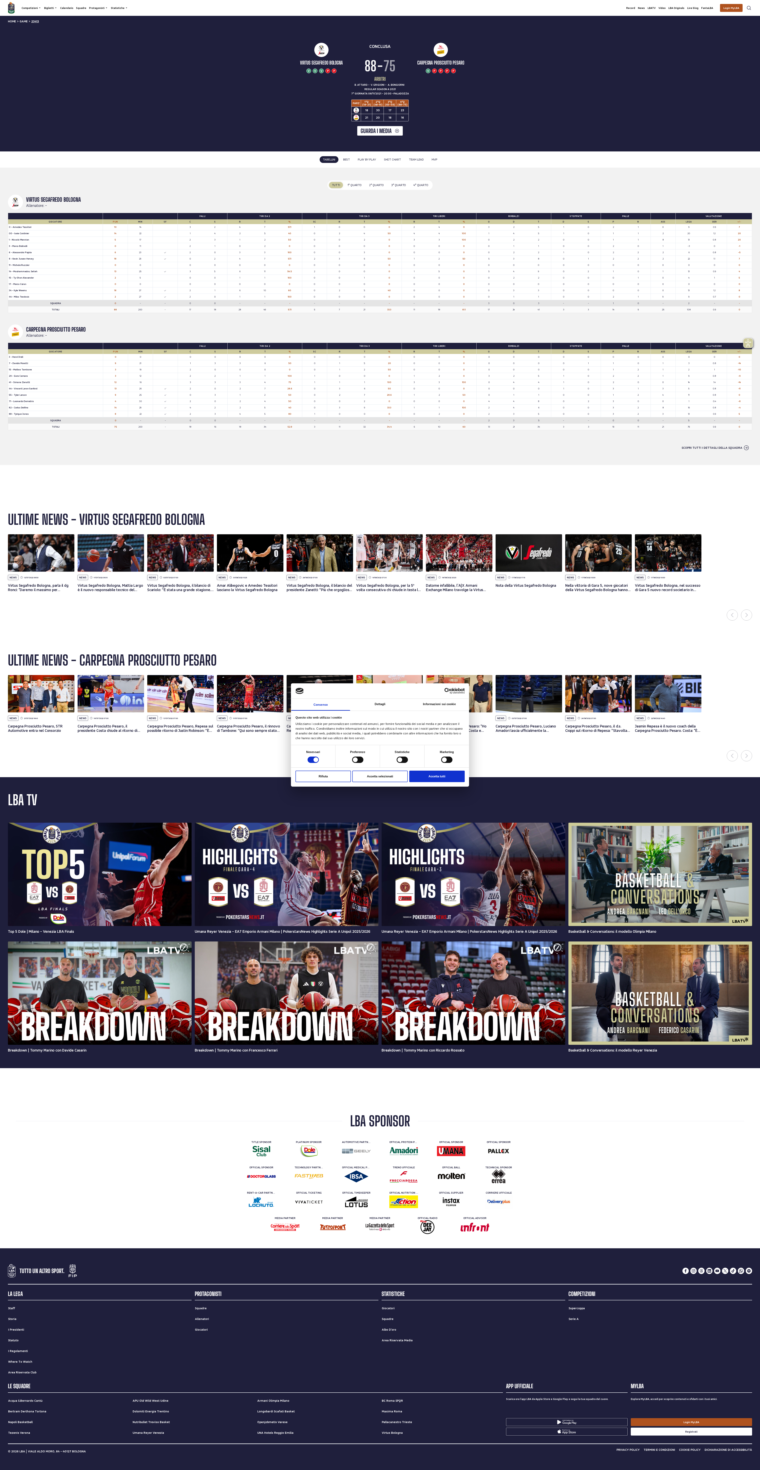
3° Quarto (398, 185)
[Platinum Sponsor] (308, 1151)
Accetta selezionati (380, 776)
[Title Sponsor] (261, 1151)
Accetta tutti (436, 776)
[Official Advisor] (475, 1227)
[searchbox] (380, 5)
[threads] (701, 1271)
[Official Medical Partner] (356, 1176)
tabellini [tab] (329, 159)
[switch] (357, 760)
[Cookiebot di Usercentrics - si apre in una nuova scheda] (447, 691)
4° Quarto (420, 185)
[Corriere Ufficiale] (498, 1202)
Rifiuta (323, 776)
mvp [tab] (434, 159)
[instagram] (693, 1271)
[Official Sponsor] (451, 1151)
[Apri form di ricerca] (749, 8)
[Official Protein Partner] (403, 1151)
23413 (35, 21)
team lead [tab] (416, 159)
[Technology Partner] (308, 1176)
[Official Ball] (451, 1176)
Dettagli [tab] (380, 704)
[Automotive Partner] (356, 1151)
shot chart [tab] (392, 159)
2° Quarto (376, 185)
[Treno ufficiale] (403, 1176)
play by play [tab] (367, 159)
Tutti (336, 185)
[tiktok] (733, 1271)
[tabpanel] (380, 316)
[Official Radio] (427, 1227)
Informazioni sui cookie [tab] (439, 704)
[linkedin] (709, 1271)
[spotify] (749, 1271)
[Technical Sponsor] (498, 1176)
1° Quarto (355, 185)
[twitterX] (725, 1271)
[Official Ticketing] (308, 1202)
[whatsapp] (741, 1271)
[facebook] (685, 1271)
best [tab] (346, 159)
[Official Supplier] (451, 1202)
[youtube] (717, 1271)
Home (12, 21)
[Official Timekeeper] (356, 1202)
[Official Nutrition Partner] (403, 1202)
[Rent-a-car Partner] (261, 1202)
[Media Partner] (285, 1227)
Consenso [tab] (321, 704)
